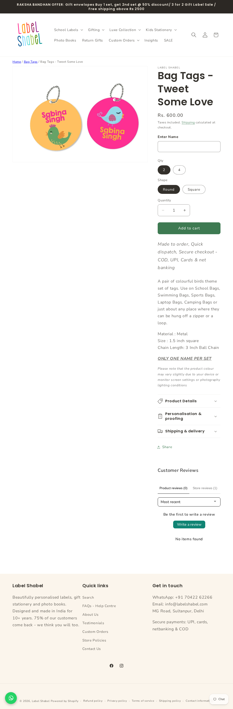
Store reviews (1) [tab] (205, 488)
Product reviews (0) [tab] (173, 488)
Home (17, 62)
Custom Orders (95, 631)
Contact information (199, 701)
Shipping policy (170, 701)
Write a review (189, 524)
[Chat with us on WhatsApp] (11, 698)
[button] (68, 29)
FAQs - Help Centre (99, 605)
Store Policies (94, 640)
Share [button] (167, 446)
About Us (90, 614)
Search (88, 597)
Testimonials (93, 623)
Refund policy (93, 701)
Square (194, 189)
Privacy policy (117, 701)
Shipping (188, 122)
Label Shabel (41, 701)
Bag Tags (31, 62)
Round (169, 189)
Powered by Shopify (65, 701)
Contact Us (91, 648)
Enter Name (168, 136)
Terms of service (143, 701)
